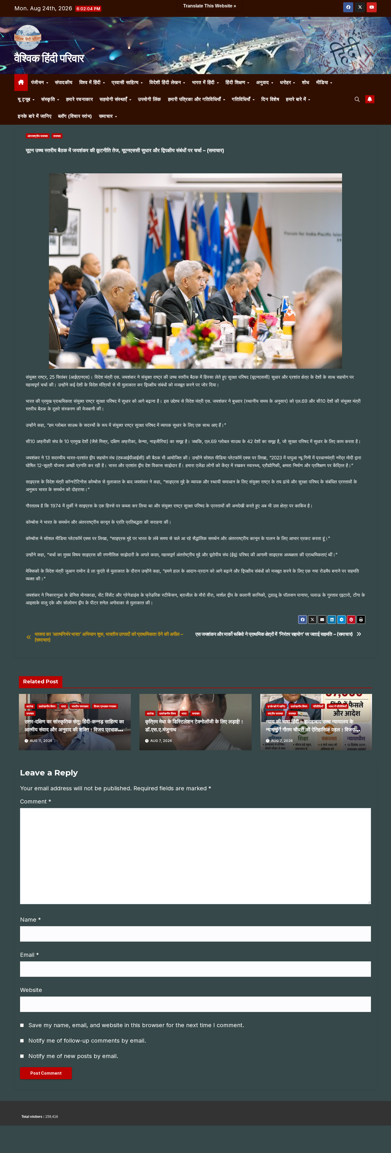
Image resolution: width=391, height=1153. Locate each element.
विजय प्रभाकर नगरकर (105, 706)
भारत (63, 706)
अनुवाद (263, 82)
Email (29, 954)
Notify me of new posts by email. (73, 1056)
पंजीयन (38, 82)
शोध (305, 82)
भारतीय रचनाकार (80, 706)
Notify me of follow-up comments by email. (87, 1040)
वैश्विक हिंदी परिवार (49, 58)
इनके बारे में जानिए (34, 116)
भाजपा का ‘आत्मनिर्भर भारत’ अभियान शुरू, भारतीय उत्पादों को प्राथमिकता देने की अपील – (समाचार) (109, 637)
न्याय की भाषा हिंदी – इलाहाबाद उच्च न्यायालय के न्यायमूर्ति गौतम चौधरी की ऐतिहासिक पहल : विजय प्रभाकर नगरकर (310, 730)
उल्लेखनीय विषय (47, 706)
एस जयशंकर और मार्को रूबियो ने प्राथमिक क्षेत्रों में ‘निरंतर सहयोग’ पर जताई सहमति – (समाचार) (274, 634)
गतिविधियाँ (242, 99)
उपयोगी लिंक (149, 99)
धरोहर (286, 82)
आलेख (29, 706)
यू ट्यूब (25, 99)
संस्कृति (49, 99)
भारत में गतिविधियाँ (338, 706)
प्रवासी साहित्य (126, 82)
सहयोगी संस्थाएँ (114, 99)
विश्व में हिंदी (90, 82)
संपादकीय (63, 82)
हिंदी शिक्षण (236, 82)
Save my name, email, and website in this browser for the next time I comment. (136, 1025)
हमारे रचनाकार (79, 99)
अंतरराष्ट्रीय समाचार (37, 136)
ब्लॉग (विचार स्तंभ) (75, 116)
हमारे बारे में (297, 99)
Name (30, 919)
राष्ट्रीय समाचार (275, 713)
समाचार (106, 116)
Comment (35, 801)
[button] (357, 99)
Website (31, 990)
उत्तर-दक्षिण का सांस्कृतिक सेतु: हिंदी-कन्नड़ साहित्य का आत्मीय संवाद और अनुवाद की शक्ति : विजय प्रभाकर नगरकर (74, 730)
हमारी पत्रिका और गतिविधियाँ (195, 99)
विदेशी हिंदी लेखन (166, 82)
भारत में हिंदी (204, 82)
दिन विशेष (270, 99)
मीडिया (323, 82)
